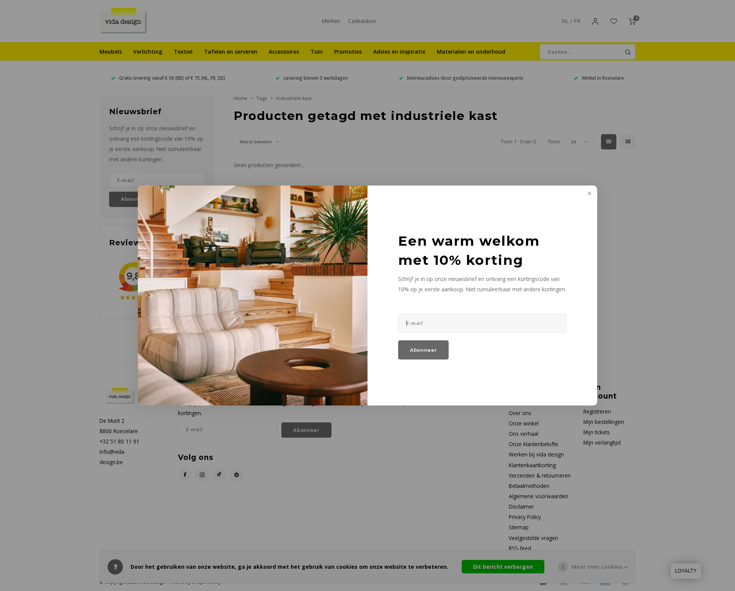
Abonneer (423, 349)
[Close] (588, 194)
